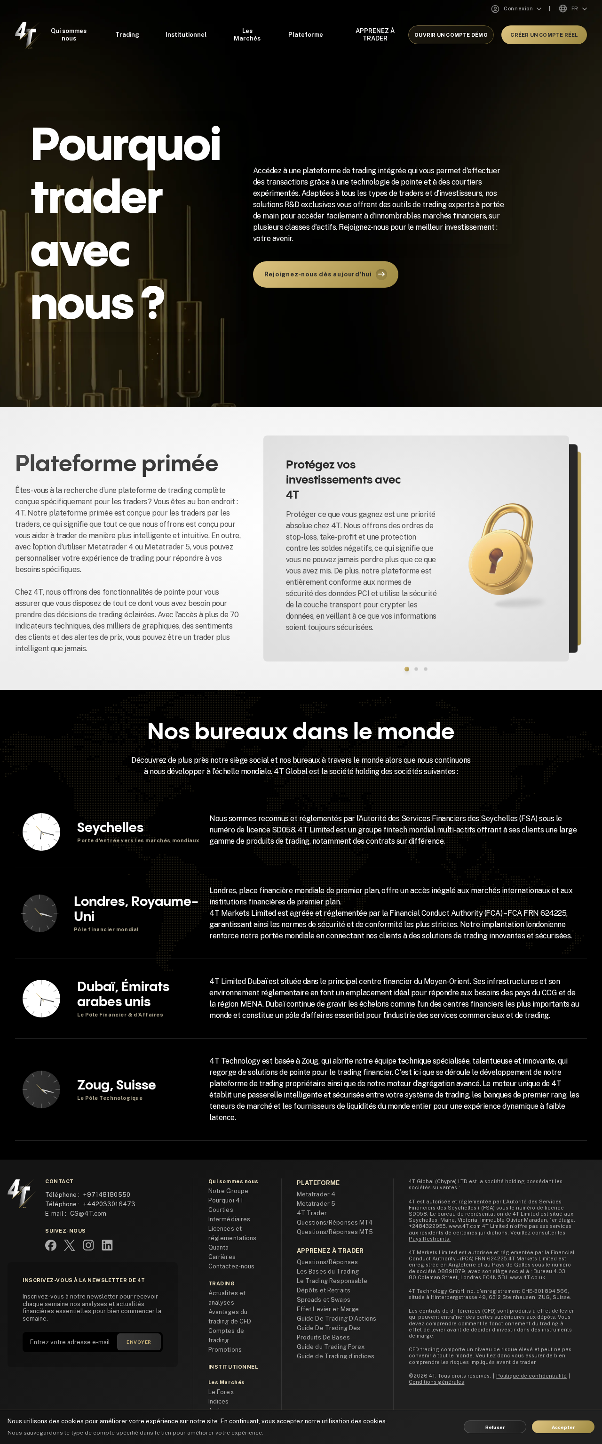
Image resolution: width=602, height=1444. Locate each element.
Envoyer (139, 1342)
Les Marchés (247, 34)
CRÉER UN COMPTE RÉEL (544, 35)
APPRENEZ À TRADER (375, 34)
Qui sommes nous (69, 34)
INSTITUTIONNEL (233, 1367)
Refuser (495, 1427)
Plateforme (305, 34)
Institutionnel (186, 34)
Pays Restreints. (430, 1239)
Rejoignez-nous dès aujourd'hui (318, 274)
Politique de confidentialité (531, 1376)
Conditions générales (436, 1382)
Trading (127, 34)
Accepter (563, 1427)
